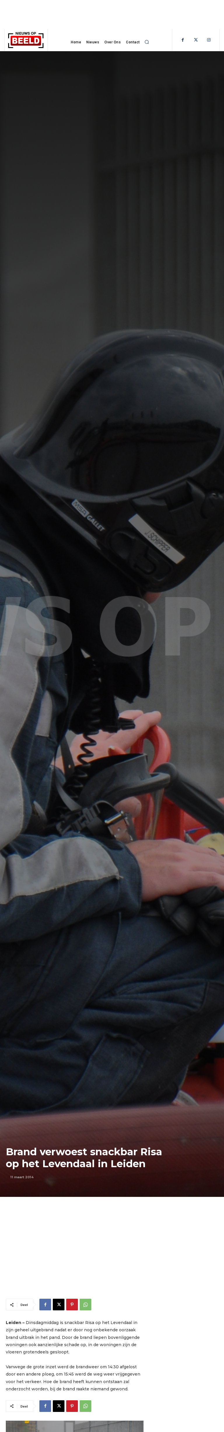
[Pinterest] (72, 1304)
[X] (58, 1304)
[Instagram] (209, 40)
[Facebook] (183, 40)
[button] (147, 42)
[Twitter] (196, 40)
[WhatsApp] (85, 1304)
